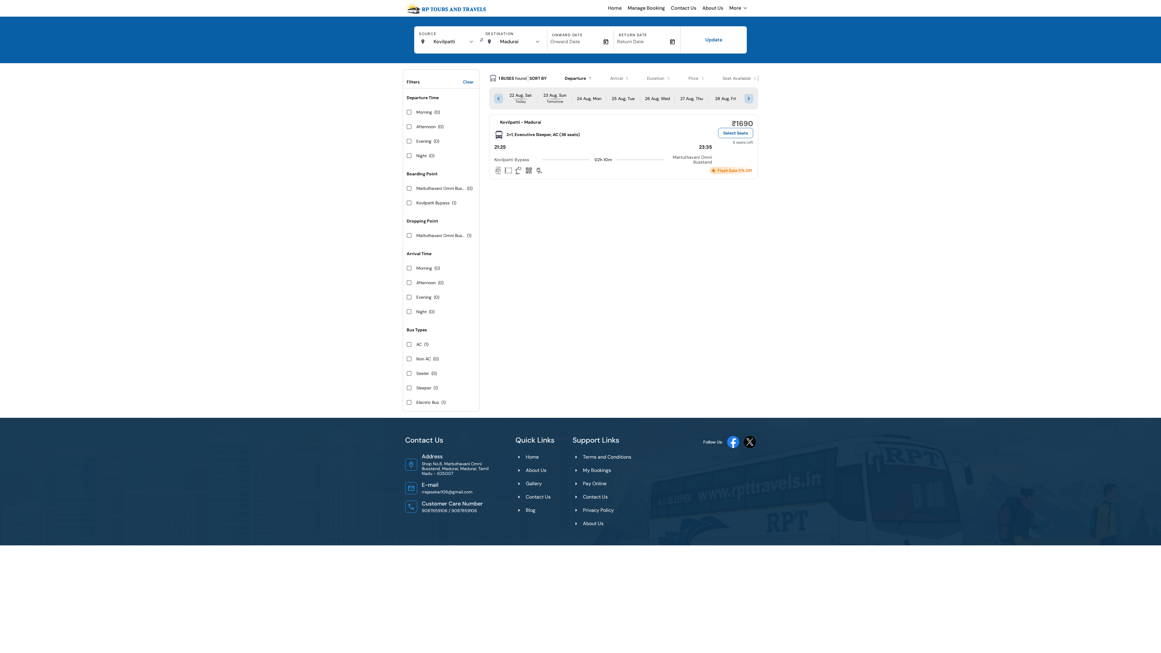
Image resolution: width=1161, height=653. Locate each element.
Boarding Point (422, 174)
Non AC (423, 359)
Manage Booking (646, 8)
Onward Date (567, 35)
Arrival (616, 78)
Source (428, 34)
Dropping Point (422, 221)
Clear (468, 82)
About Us (712, 8)
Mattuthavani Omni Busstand (440, 188)
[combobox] (453, 42)
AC (419, 344)
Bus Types (417, 330)
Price (693, 78)
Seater (422, 373)
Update (713, 40)
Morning (424, 112)
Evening (423, 141)
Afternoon (426, 126)
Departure (575, 78)
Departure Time (423, 97)
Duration (655, 78)
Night (421, 155)
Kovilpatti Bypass (433, 203)
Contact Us (683, 8)
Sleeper (423, 388)
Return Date (633, 35)
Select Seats (735, 133)
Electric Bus (427, 402)
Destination (500, 34)
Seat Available (737, 78)
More (735, 8)
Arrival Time (419, 253)
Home (615, 8)
